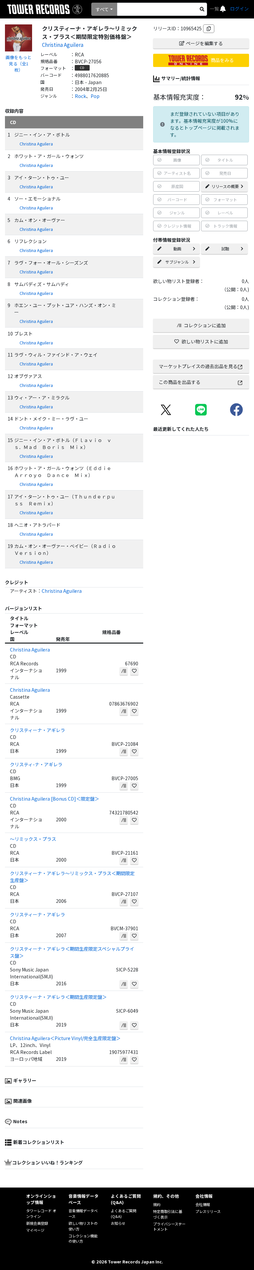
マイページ (35, 1230)
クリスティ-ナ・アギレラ (36, 764)
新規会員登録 (37, 1223)
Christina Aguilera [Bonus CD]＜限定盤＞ (54, 798)
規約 (156, 1204)
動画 (177, 248)
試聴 (225, 248)
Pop (95, 96)
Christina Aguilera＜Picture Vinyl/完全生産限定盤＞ (65, 1038)
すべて (102, 9)
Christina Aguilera (62, 44)
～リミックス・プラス (33, 839)
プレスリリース (208, 1211)
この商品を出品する (179, 382)
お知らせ (118, 1223)
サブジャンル (177, 262)
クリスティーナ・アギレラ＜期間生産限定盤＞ (58, 997)
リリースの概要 (225, 186)
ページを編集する (204, 43)
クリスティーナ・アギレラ (37, 730)
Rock (80, 96)
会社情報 (202, 1204)
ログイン (239, 8)
